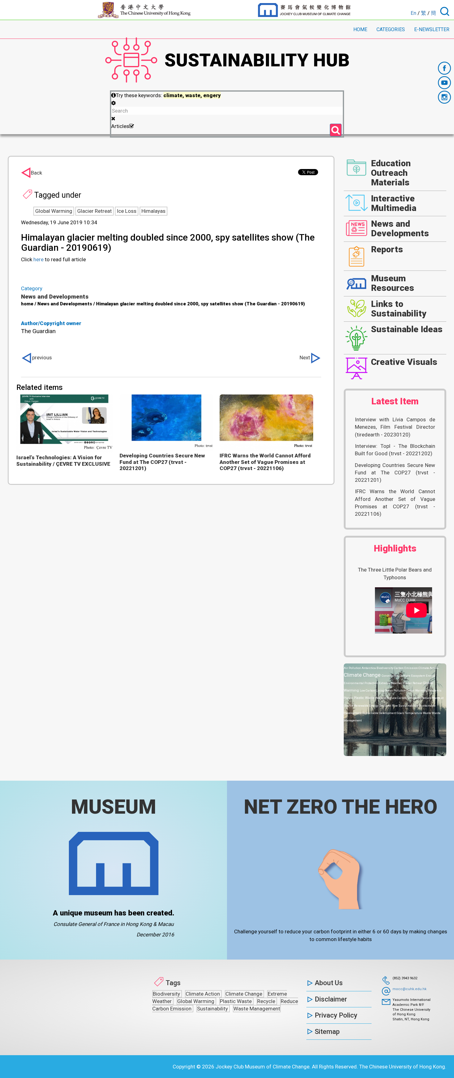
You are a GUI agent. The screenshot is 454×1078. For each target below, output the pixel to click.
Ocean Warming (417, 690)
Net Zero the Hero (340, 807)
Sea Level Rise (388, 705)
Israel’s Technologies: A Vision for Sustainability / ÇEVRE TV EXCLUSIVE (63, 460)
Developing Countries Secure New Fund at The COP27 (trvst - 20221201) (162, 461)
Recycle (381, 698)
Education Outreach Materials (391, 173)
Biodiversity (385, 668)
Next (305, 357)
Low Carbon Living (372, 690)
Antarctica (369, 668)
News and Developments (55, 296)
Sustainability (408, 705)
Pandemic (434, 690)
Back (36, 173)
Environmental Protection (361, 683)
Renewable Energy (366, 705)
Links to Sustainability (399, 309)
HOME (360, 29)
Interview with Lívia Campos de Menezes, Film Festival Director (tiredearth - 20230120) (395, 427)
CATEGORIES (390, 29)
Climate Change (363, 675)
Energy (430, 675)
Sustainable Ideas (407, 329)
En (413, 13)
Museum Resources (392, 283)
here (38, 259)
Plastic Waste (365, 698)
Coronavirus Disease (396, 675)
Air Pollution (353, 668)
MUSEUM (113, 807)
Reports (387, 249)
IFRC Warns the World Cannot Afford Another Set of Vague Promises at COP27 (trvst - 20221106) (265, 461)
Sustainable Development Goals (383, 713)
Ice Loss (127, 211)
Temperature (414, 713)
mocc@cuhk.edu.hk (410, 989)
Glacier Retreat (94, 211)
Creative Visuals (404, 362)
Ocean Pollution (395, 690)
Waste (427, 713)
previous (42, 357)
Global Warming (53, 211)
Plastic (349, 698)
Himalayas (153, 211)
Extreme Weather (391, 683)
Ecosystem (418, 675)
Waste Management (256, 1009)
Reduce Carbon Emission (404, 698)
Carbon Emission (406, 668)
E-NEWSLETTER (431, 29)
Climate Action (428, 668)
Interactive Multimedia (393, 203)
